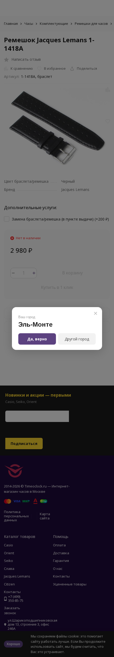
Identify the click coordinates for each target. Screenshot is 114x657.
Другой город (77, 338)
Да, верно (37, 338)
